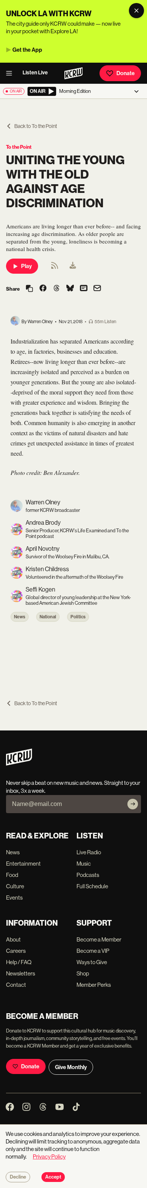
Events (14, 897)
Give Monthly (71, 1067)
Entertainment (23, 863)
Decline (18, 1177)
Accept (53, 1177)
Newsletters (20, 973)
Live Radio (89, 852)
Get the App (27, 49)
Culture (15, 886)
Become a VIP (93, 951)
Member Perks (94, 985)
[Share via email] (97, 289)
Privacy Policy (49, 1156)
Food (12, 875)
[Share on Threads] (56, 288)
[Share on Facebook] (43, 288)
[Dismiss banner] (136, 10)
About (13, 939)
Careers (16, 951)
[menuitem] (72, 266)
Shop (83, 973)
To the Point (19, 147)
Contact (16, 985)
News (19, 616)
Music (84, 863)
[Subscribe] (132, 804)
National (48, 616)
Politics (78, 616)
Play (26, 266)
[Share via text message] (83, 288)
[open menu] (11, 73)
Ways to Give (92, 962)
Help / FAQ (19, 962)
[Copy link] (29, 289)
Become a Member (99, 939)
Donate (125, 73)
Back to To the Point (35, 126)
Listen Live (35, 72)
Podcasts (88, 875)
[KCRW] (19, 763)
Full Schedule (92, 886)
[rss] (54, 267)
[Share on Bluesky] (70, 288)
